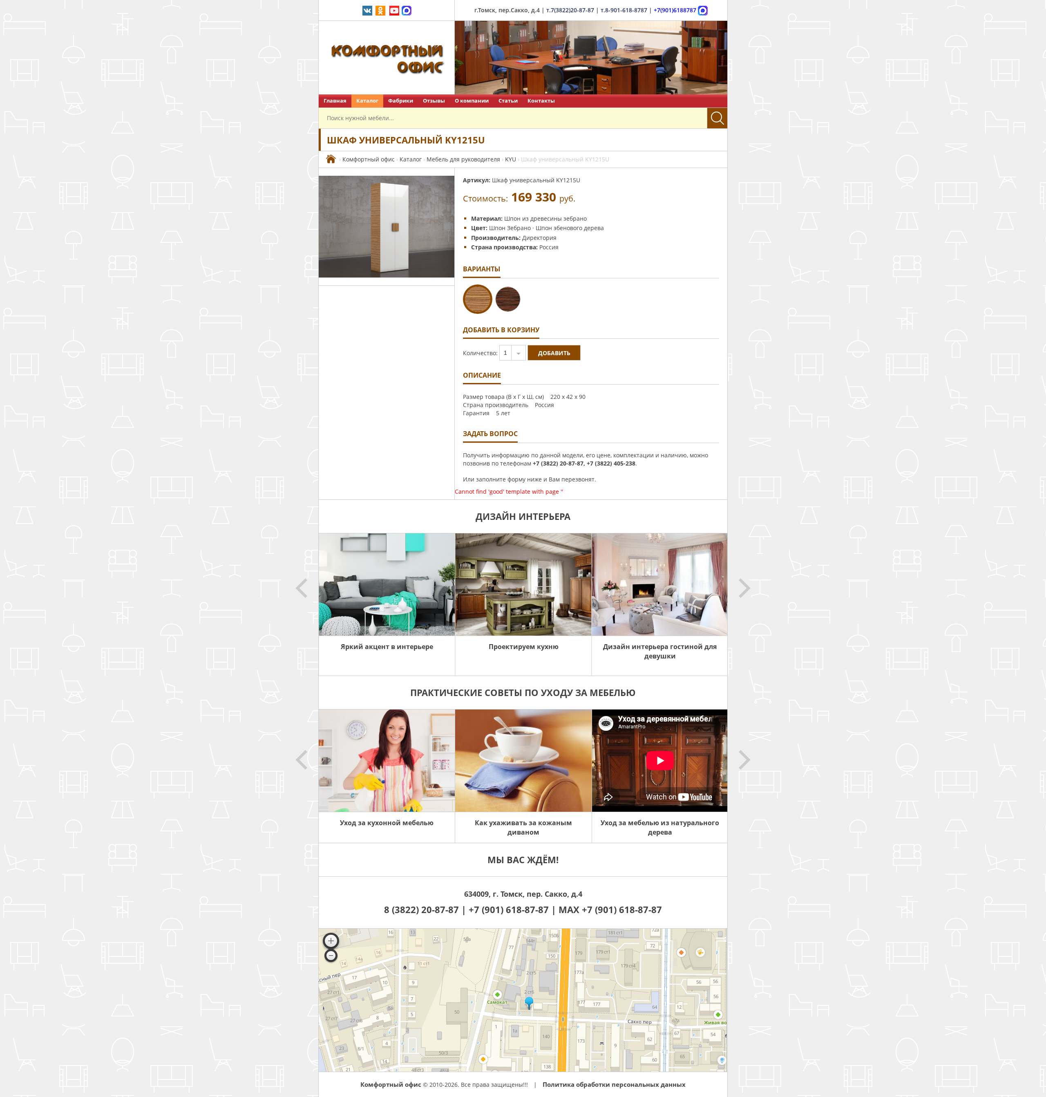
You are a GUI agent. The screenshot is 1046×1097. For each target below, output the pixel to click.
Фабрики (400, 100)
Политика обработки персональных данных (614, 1084)
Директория (539, 238)
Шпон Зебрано (510, 228)
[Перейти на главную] (387, 57)
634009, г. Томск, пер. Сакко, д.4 (523, 894)
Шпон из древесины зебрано (545, 218)
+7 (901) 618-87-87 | (512, 909)
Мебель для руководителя (463, 159)
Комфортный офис (368, 159)
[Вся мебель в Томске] (331, 159)
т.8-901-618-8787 (624, 10)
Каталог (367, 100)
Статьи (508, 100)
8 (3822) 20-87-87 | (426, 909)
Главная (335, 100)
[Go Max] (406, 10)
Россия (549, 247)
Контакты (541, 100)
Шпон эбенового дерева (570, 228)
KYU (510, 159)
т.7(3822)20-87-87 (570, 10)
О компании (472, 100)
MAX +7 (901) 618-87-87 (610, 909)
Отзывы (434, 100)
